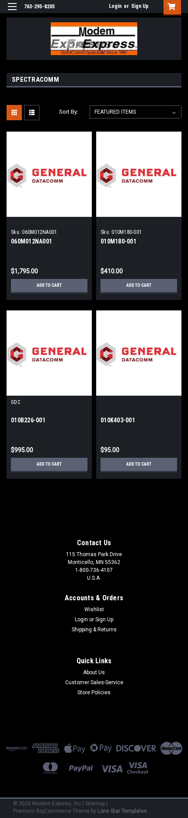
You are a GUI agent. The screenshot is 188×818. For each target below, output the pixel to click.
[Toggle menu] (12, 12)
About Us (94, 672)
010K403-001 (118, 420)
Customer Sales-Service (94, 682)
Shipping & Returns (94, 630)
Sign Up (140, 6)
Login (115, 6)
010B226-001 (28, 420)
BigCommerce (53, 811)
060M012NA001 (31, 241)
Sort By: (68, 111)
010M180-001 (118, 241)
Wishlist (94, 609)
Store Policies (94, 692)
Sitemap (95, 804)
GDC (15, 402)
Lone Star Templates (122, 811)
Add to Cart (49, 285)
